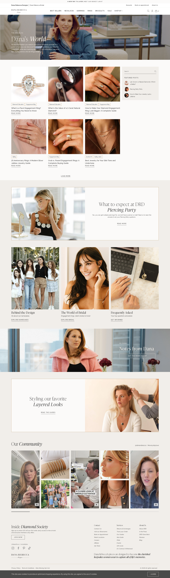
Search (126, 71)
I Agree (153, 574)
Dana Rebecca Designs (19, 5)
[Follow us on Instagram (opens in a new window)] (12, 548)
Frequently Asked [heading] (122, 312)
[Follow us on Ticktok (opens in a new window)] (29, 548)
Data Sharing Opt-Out (43, 568)
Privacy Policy (15, 568)
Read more (122, 223)
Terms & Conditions (28, 568)
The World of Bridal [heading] (73, 312)
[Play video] (37, 504)
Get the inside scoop (137, 356)
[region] (55, 479)
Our (26, 444)
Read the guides (48, 412)
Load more (65, 176)
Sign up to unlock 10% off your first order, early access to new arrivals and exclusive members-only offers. (33, 531)
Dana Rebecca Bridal (37, 5)
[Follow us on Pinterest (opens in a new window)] (23, 548)
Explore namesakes (20, 320)
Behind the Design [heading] (23, 312)
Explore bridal (67, 320)
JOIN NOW (18, 537)
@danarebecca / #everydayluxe (147, 445)
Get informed (117, 320)
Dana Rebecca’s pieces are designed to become (122, 555)
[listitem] (35, 284)
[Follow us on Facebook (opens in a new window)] (18, 548)
